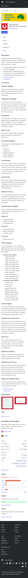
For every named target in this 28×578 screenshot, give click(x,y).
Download (4, 32)
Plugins (16, 529)
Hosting (3, 529)
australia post (19, 460)
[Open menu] (26, 2)
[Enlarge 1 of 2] (11, 398)
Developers (4, 540)
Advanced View (5, 470)
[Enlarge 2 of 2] (25, 398)
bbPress (4, 552)
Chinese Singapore (8, 560)
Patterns (17, 531)
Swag (17, 543)
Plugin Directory (4, 5)
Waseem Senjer (14, 28)
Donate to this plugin (6, 516)
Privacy (3, 531)
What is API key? (5, 416)
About (2, 524)
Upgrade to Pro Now (8, 77)
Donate (17, 540)
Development (6, 47)
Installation (5, 44)
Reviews (5, 40)
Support (4, 50)
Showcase (17, 524)
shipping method (16, 463)
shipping (24, 460)
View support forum (6, 505)
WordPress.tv (5, 543)
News (2, 527)
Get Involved (18, 536)
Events (16, 538)
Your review (4, 492)
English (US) (24, 457)
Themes (16, 527)
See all (25, 492)
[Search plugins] (15, 10)
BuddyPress (4, 554)
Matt (3, 549)
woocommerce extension (21, 466)
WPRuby (6, 436)
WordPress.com (5, 547)
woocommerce (23, 463)
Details (4, 37)
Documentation (7, 79)
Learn (2, 536)
